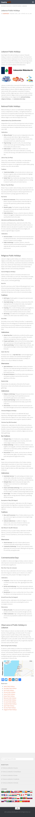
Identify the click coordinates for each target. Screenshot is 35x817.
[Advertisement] (17, 33)
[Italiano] (20, 795)
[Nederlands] (13, 799)
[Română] (26, 799)
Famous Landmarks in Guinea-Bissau (12, 771)
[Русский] (28, 799)
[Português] (23, 799)
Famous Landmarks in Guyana (10, 768)
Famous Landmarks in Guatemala (11, 779)
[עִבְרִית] (7, 795)
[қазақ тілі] (28, 795)
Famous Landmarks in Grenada (10, 783)
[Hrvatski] (13, 795)
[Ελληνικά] (23, 792)
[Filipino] (15, 802)
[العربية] (2, 792)
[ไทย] (13, 802)
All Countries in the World (10, 812)
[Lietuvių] (2, 799)
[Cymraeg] (15, 792)
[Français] (5, 795)
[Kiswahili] (10, 802)
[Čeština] (13, 792)
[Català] (10, 792)
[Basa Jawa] (26, 795)
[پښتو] (20, 799)
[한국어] (31, 795)
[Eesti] (28, 792)
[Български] (5, 792)
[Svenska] (7, 802)
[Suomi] (2, 795)
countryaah (6, 13)
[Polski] (18, 799)
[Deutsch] (20, 792)
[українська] (20, 802)
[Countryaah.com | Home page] (8, 2)
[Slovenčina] (31, 799)
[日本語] (23, 795)
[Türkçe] (18, 802)
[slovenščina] (2, 802)
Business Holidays (6, 6)
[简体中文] (26, 802)
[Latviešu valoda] (5, 799)
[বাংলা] (7, 792)
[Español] (26, 792)
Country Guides (16, 6)
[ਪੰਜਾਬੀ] (15, 799)
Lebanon (24, 6)
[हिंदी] (10, 795)
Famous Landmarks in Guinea (10, 775)
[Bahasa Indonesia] (18, 795)
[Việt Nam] (23, 802)
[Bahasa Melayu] (7, 799)
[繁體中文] (28, 802)
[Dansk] (18, 792)
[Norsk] (10, 799)
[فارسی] (31, 792)
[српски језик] (5, 802)
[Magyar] (15, 795)
